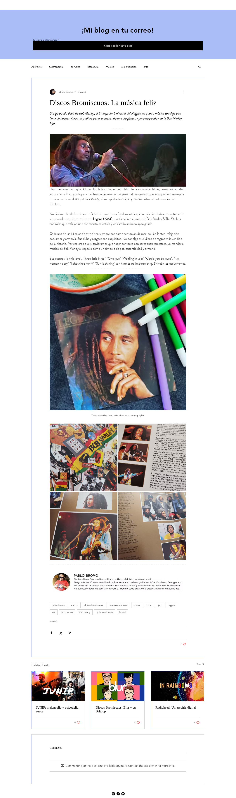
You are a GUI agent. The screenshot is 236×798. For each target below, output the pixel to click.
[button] (199, 66)
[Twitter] (123, 793)
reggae (171, 605)
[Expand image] (83, 457)
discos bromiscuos (93, 605)
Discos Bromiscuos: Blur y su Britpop (116, 709)
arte (146, 66)
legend (122, 612)
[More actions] (184, 92)
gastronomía (56, 66)
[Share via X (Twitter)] (60, 633)
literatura (92, 66)
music (149, 605)
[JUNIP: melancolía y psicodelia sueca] (58, 686)
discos (137, 605)
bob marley (67, 612)
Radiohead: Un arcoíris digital (175, 707)
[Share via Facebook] (51, 633)
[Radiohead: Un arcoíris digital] (177, 686)
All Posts (36, 66)
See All (200, 664)
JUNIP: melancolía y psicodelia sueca (57, 709)
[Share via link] (69, 633)
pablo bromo (58, 605)
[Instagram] (113, 793)
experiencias (128, 66)
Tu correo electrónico (45, 39)
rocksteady (84, 612)
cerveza (75, 66)
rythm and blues (104, 612)
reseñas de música (118, 605)
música (110, 66)
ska (53, 612)
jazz (160, 605)
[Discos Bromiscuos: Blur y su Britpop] (117, 686)
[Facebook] (118, 793)
